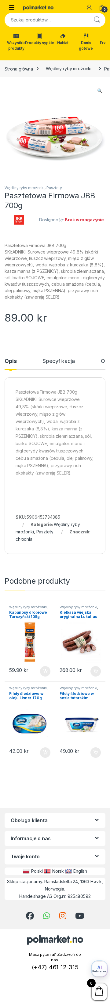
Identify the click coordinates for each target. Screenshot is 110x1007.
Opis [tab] (10, 361)
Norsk (58, 871)
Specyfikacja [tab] (58, 361)
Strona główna (19, 68)
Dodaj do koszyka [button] (42, 671)
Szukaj (96, 20)
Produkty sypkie (39, 42)
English (80, 871)
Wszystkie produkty (16, 45)
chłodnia (24, 539)
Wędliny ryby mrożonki (68, 68)
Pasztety (54, 187)
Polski (37, 871)
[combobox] (46, 20)
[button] (99, 90)
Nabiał (62, 42)
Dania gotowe (86, 45)
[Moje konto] (89, 7)
